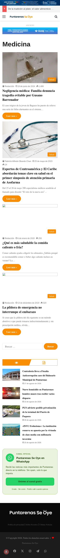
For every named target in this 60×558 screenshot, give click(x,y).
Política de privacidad (16, 524)
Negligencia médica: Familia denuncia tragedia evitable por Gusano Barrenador (28, 95)
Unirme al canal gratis (30, 481)
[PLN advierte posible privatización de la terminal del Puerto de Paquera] (11, 411)
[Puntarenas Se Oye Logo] (21, 16)
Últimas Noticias (46, 524)
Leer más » (11, 116)
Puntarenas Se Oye (30, 543)
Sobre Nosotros (32, 524)
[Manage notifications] (6, 551)
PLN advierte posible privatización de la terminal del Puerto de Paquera (39, 412)
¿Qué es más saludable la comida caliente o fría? (25, 244)
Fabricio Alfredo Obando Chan (18, 161)
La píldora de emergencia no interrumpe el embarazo (22, 309)
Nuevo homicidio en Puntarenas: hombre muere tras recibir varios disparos (38, 394)
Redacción (9, 86)
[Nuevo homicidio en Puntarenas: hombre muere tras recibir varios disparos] (11, 393)
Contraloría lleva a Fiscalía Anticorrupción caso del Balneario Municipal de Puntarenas (38, 375)
